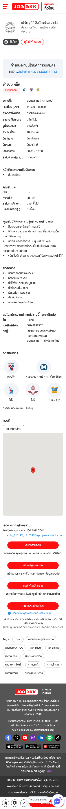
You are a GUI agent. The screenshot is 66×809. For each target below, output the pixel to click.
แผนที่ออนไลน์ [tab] (13, 429)
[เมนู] (5, 6)
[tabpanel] (33, 474)
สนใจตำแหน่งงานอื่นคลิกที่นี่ (37, 72)
